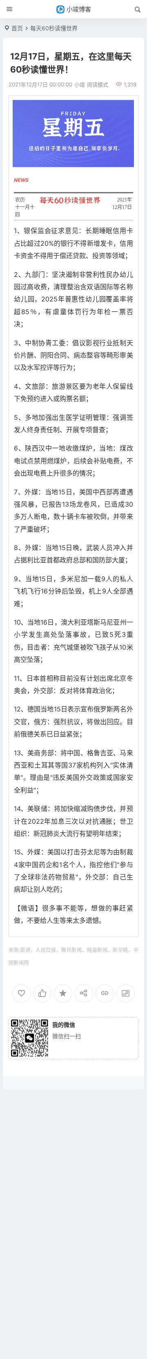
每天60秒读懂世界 (54, 28)
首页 (17, 28)
